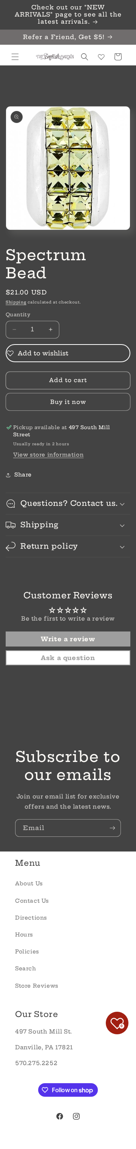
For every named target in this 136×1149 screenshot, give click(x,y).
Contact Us (32, 900)
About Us (29, 883)
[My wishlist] (101, 57)
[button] (15, 57)
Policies (27, 951)
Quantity (18, 314)
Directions (31, 917)
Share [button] (23, 474)
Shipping (16, 302)
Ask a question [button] (68, 658)
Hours (24, 934)
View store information (48, 454)
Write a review (68, 639)
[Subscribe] (112, 828)
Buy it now (68, 401)
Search (25, 968)
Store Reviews (37, 985)
